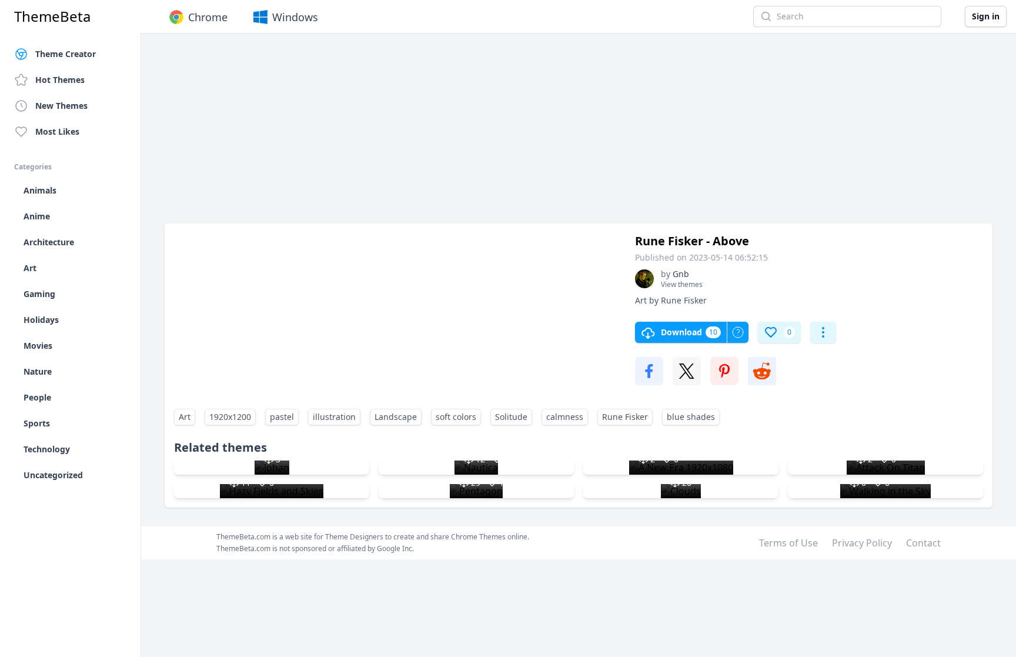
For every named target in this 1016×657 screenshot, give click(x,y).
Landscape (396, 416)
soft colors (456, 416)
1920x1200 (230, 416)
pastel (282, 416)
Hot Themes (60, 79)
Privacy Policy (862, 542)
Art (184, 416)
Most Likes (57, 131)
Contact (923, 542)
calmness (564, 416)
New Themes (61, 105)
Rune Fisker (625, 416)
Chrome (208, 17)
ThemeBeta (52, 16)
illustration (334, 416)
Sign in (986, 16)
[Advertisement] (517, 134)
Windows (295, 17)
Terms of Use (788, 542)
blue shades (691, 416)
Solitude (511, 416)
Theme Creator (65, 53)
